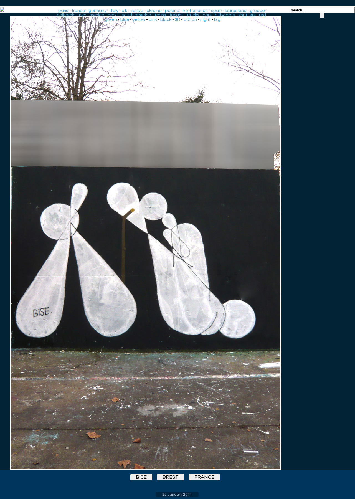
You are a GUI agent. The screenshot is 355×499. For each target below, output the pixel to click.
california (66, 15)
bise (141, 477)
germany (97, 10)
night (205, 19)
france (78, 10)
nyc (82, 15)
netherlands (195, 10)
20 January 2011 (177, 495)
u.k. (125, 10)
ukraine (154, 10)
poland (172, 10)
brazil (113, 15)
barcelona (236, 10)
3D (177, 19)
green (111, 19)
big (217, 19)
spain (216, 10)
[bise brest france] (177, 243)
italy (114, 10)
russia (137, 10)
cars (207, 15)
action (190, 19)
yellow (139, 19)
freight (176, 15)
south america (136, 15)
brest (171, 477)
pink (153, 19)
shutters (247, 15)
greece (257, 10)
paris (63, 10)
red (262, 15)
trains (160, 15)
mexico (97, 15)
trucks (193, 15)
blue (124, 19)
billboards (225, 15)
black (165, 19)
